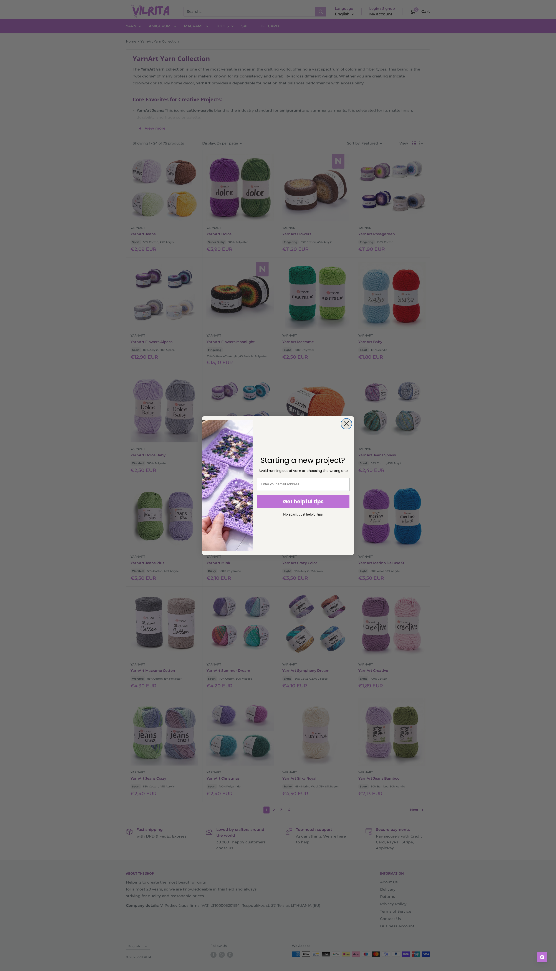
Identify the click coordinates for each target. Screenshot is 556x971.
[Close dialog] (346, 423)
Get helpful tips (303, 501)
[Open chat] (542, 957)
